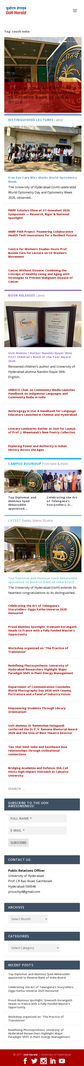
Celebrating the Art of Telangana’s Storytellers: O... (62, 501)
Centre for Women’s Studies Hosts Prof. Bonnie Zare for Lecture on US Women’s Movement (37, 252)
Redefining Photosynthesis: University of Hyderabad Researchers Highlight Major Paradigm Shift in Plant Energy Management (40, 669)
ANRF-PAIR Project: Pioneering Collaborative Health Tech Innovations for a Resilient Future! (42, 233)
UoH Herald (30, 1054)
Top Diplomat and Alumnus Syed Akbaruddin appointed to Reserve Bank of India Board (42, 94)
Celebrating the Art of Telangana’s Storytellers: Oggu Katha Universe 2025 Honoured (37, 609)
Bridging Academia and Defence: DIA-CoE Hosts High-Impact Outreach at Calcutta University (38, 771)
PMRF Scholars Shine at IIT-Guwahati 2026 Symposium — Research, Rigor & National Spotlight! (39, 213)
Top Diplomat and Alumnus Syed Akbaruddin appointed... (22, 502)
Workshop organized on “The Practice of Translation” (38, 650)
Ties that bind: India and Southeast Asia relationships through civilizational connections (37, 750)
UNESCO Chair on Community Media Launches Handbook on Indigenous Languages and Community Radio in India (41, 393)
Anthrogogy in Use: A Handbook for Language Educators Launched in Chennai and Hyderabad (42, 412)
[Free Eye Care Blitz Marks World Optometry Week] (42, 149)
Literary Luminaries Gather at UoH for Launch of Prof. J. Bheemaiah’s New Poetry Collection (41, 430)
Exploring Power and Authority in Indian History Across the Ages (37, 448)
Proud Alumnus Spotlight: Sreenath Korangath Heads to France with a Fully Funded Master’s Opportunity (42, 630)
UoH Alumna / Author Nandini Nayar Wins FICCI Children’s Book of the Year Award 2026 (40, 357)
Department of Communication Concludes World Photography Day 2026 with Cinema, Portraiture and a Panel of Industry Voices (39, 690)
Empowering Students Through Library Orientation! (37, 710)
